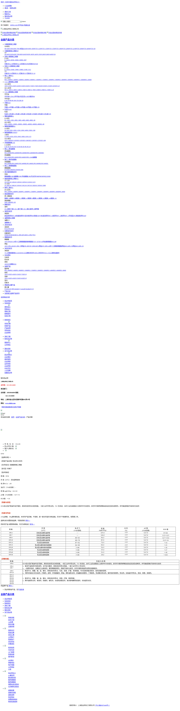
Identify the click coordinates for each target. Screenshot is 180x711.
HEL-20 (16, 124)
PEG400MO (16, 153)
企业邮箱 (8, 6)
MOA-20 (51, 90)
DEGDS (15, 170)
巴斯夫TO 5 (16, 73)
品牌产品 (7, 266)
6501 (22, 253)
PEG (13, 25)
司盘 (25, 25)
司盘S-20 (7, 107)
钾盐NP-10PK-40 (44, 246)
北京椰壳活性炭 (13, 686)
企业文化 (7, 368)
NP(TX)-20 (64, 49)
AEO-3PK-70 (17, 246)
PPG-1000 (24, 191)
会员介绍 (11, 620)
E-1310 (24, 69)
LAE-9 (23, 146)
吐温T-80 (36, 114)
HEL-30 (21, 124)
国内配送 (11, 656)
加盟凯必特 (8, 373)
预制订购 (7, 311)
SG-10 (13, 130)
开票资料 (11, 644)
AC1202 (12, 182)
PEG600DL (44, 163)
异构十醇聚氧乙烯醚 (11, 56)
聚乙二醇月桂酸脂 (10, 159)
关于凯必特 (8, 351)
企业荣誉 (7, 361)
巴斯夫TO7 (23, 73)
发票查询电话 (12, 699)
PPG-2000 (37, 191)
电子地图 (11, 665)
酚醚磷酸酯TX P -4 (31, 241)
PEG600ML (37, 163)
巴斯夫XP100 (33, 64)
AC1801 (7, 185)
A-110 (25, 136)
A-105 (14, 136)
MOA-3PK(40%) (20, 235)
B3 (10, 235)
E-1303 (6, 69)
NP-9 (27, 49)
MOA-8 (35, 90)
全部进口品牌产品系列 (12, 293)
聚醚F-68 (13, 198)
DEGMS (20, 170)
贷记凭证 (11, 641)
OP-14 (34, 54)
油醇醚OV (7, 222)
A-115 (29, 136)
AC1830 (38, 185)
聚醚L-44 (48, 198)
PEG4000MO (31, 153)
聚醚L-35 (19, 198)
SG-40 (25, 130)
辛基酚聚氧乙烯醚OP (11, 51)
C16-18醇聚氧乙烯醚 (11, 92)
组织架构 (7, 359)
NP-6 (12, 49)
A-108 (22, 136)
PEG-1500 (42, 80)
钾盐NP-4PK (25, 246)
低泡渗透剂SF (29, 216)
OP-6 (12, 54)
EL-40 (22, 120)
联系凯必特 (8, 16)
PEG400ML (23, 163)
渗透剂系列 (8, 211)
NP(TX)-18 (57, 49)
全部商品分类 (5, 297)
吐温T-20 (7, 114)
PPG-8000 (62, 191)
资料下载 (7, 336)
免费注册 (13, 8)
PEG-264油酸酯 (32, 157)
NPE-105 (13, 202)
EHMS (48, 176)
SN (5, 235)
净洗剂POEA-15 (43, 253)
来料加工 (7, 307)
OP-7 (15, 54)
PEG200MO (8, 153)
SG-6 (6, 130)
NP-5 (9, 49)
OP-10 (30, 54)
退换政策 (11, 690)
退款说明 (11, 695)
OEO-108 (43, 140)
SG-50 (29, 130)
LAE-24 (28, 146)
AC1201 (7, 182)
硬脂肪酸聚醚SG (9, 126)
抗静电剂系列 (9, 231)
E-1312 (29, 69)
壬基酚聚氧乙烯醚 (10, 44)
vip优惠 (10, 622)
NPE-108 (7, 202)
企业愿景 (7, 366)
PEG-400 (18, 80)
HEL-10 (6, 124)
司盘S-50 (36, 107)
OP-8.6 (22, 54)
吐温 (28, 25)
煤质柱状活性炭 (13, 684)
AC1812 (22, 185)
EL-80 (29, 120)
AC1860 (43, 185)
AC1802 (12, 185)
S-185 (26, 96)
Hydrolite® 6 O (29, 289)
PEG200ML (8, 163)
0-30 (22, 100)
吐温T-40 (19, 114)
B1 (8, 235)
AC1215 (32, 182)
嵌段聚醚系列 (9, 194)
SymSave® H (8, 289)
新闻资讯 (7, 320)
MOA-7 (30, 90)
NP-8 (18, 49)
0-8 (9, 100)
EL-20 (14, 120)
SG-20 (21, 130)
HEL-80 (36, 124)
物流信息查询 (12, 701)
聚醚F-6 (30, 198)
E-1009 (20, 60)
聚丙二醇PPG (8, 187)
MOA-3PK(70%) (30, 235)
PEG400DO (15, 157)
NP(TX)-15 (50, 49)
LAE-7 (15, 146)
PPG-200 (7, 191)
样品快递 (11, 654)
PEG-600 (24, 80)
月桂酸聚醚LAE (9, 142)
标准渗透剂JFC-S (46, 216)
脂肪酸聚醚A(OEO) (10, 132)
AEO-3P (12, 241)
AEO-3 (11, 86)
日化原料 (7, 255)
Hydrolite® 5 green (18, 289)
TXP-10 (40, 241)
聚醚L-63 (36, 198)
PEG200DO (8, 157)
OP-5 (9, 54)
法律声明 (11, 626)
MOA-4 (16, 90)
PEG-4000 (61, 80)
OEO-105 (19, 140)
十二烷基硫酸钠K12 (11, 253)
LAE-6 (11, 146)
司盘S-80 (25, 107)
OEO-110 (31, 140)
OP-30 (46, 54)
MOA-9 (40, 90)
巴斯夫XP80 (25, 64)
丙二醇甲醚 (35, 209)
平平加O (21, 25)
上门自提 (11, 652)
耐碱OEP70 (37, 216)
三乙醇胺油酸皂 (54, 253)
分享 (9, 669)
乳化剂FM (34, 176)
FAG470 (7, 229)
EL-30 (18, 120)
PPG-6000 (55, 191)
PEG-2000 (48, 80)
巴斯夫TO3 (8, 73)
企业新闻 (7, 332)
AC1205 (22, 182)
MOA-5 (21, 90)
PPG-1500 (30, 191)
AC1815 (27, 185)
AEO (16, 25)
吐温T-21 (13, 114)
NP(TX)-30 (78, 49)
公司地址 (7, 345)
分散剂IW (31, 96)
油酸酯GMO (18, 176)
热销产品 (7, 326)
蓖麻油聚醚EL (9, 116)
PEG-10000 (80, 80)
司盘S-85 (31, 107)
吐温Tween (8, 109)
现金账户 (11, 639)
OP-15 (38, 54)
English (7, 18)
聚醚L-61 (54, 198)
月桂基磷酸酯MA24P (49, 241)
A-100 (6, 136)
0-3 (5, 100)
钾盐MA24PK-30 (78, 246)
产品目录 (21, 589)
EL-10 (6, 120)
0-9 (11, 100)
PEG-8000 (74, 80)
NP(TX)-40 (84, 49)
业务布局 (7, 363)
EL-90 (33, 120)
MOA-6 (26, 90)
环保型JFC (72, 216)
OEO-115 (37, 140)
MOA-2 (6, 90)
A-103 (10, 136)
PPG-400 (13, 191)
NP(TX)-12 (36, 49)
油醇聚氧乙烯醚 (9, 218)
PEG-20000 (88, 80)
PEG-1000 (36, 80)
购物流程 (11, 617)
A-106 (18, 136)
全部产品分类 (7, 39)
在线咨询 (7, 303)
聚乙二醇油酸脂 (9, 149)
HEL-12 (11, 124)
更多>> (28, 520)
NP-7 (15, 49)
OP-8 (18, 54)
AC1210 (27, 182)
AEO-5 (20, 86)
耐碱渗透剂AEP (81, 216)
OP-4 (6, 54)
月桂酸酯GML (26, 176)
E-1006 (15, 60)
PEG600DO (23, 157)
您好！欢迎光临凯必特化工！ (10, 2)
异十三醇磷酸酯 (20, 241)
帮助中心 (7, 14)
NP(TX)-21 (71, 49)
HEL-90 (41, 124)
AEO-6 (24, 86)
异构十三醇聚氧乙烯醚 (12, 66)
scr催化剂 (11, 675)
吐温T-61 (31, 114)
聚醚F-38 (7, 198)
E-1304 (11, 69)
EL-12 (10, 120)
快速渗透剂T (20, 216)
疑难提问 (7, 313)
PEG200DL (15, 163)
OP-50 (54, 54)
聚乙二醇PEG (8, 75)
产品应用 (7, 328)
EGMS (11, 170)
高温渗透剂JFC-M (10, 216)
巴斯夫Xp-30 (8, 64)
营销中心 (7, 342)
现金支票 (11, 632)
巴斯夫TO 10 (31, 73)
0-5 (7, 100)
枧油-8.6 (23, 49)
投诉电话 (11, 697)
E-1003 (6, 60)
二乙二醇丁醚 (18, 209)
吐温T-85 (48, 114)
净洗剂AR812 (34, 253)
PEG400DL (30, 163)
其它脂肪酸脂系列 (10, 172)
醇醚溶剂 (7, 204)
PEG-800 (30, 80)
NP (11, 25)
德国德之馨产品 (9, 285)
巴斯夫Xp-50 (17, 64)
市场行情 (7, 323)
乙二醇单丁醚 (9, 209)
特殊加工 (7, 309)
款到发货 (11, 647)
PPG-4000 (49, 191)
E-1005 (11, 60)
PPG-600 (18, 191)
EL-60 (26, 120)
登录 (6, 8)
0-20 (19, 100)
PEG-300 (13, 80)
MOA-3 (11, 90)
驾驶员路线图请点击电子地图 (11, 407)
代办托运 (11, 650)
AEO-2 (6, 86)
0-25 (13, 96)
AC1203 (17, 182)
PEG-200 (7, 80)
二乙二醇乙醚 (27, 209)
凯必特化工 (12, 673)
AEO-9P (7, 241)
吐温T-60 (25, 114)
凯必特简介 (8, 355)
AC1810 (17, 185)
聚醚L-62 (42, 198)
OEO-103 (13, 140)
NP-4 (6, 49)
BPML (44, 176)
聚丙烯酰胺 (12, 680)
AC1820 (32, 185)
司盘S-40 (13, 107)
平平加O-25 (8, 96)
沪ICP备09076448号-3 (102, 705)
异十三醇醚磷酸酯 (56, 246)
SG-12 (17, 130)
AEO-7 (29, 86)
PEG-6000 (67, 80)
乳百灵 (22, 96)
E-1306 (15, 69)
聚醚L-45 (25, 198)
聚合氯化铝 (12, 677)
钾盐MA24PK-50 (67, 246)
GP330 (12, 229)
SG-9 (9, 130)
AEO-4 (15, 86)
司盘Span (7, 103)
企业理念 (7, 357)
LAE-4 (6, 146)
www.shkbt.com (10, 403)
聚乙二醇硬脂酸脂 (10, 165)
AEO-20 (51, 86)
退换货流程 (12, 692)
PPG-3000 (43, 191)
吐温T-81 (42, 114)
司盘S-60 (19, 107)
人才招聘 (7, 370)
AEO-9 (42, 86)
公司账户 (11, 637)
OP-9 (26, 54)
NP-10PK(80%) (34, 246)
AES (19, 253)
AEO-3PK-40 (8, 246)
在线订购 (7, 316)
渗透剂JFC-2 (56, 216)
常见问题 (11, 624)
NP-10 (31, 49)
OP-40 (50, 54)
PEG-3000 (55, 80)
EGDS (6, 170)
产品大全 (7, 291)
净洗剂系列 (8, 248)
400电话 (11, 660)
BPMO (40, 176)
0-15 (16, 100)
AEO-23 (57, 86)
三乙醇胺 (27, 253)
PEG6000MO (40, 153)
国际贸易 (7, 349)
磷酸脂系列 (8, 237)
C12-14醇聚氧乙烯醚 (11, 82)
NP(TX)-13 (43, 49)
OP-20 (42, 54)
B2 (14, 235)
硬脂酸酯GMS (9, 176)
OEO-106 (25, 140)
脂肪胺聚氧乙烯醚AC (11, 178)
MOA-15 (45, 90)
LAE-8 (19, 146)
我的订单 (8, 12)
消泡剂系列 (8, 225)
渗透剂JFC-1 (65, 216)
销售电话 (11, 662)
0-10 (13, 100)
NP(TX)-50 (91, 49)
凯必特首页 (8, 301)
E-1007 (24, 60)
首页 (12, 417)
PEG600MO (23, 153)
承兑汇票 (11, 635)
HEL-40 (26, 124)
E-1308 (20, 69)
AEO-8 (37, 86)
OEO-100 (7, 140)
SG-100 (33, 130)
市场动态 (7, 330)
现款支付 (11, 630)
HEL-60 (31, 124)
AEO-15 (46, 86)
